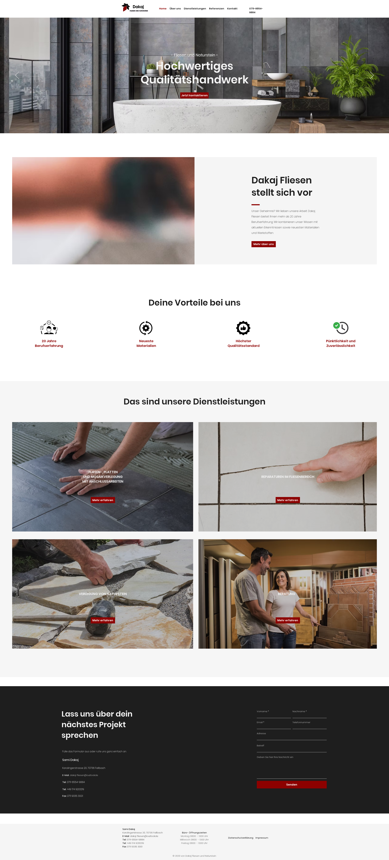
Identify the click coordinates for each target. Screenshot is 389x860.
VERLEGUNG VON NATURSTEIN (103, 594)
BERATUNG (286, 594)
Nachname (299, 711)
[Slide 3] (197, 125)
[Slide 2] (194, 125)
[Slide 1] (191, 125)
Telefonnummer (301, 722)
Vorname (262, 711)
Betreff (260, 745)
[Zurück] (17, 75)
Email (260, 722)
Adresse (261, 733)
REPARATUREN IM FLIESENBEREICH (287, 476)
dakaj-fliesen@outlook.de (84, 775)
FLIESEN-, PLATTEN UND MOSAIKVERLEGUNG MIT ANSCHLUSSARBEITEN (102, 477)
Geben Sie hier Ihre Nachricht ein (275, 757)
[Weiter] (372, 75)
